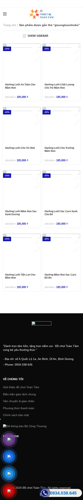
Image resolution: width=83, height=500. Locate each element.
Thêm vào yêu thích (34, 57)
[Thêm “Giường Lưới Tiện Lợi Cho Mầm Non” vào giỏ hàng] (34, 239)
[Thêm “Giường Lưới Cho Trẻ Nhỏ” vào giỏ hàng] (34, 112)
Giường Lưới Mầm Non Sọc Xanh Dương (21, 213)
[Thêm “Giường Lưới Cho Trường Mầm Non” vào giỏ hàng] (74, 112)
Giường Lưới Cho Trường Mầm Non (59, 150)
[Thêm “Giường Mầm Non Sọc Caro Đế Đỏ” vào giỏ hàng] (74, 239)
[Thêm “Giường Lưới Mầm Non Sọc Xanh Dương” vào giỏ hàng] (34, 175)
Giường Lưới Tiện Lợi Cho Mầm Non (20, 276)
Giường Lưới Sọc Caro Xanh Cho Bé (61, 213)
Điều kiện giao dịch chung (19, 394)
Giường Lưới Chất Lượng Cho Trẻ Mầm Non (59, 86)
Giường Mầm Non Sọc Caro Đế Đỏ (60, 276)
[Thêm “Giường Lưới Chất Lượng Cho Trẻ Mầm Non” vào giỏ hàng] (74, 49)
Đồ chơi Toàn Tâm (34, 487)
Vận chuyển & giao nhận (18, 401)
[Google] (41, 3)
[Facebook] (31, 3)
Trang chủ (9, 25)
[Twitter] (36, 3)
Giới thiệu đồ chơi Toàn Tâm (21, 387)
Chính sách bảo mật (16, 415)
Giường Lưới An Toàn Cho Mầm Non (20, 86)
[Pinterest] (51, 3)
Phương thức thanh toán (18, 408)
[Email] (46, 3)
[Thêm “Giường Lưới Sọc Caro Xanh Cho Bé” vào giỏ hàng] (74, 175)
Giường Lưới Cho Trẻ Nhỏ (20, 148)
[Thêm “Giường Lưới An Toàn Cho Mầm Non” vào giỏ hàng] (34, 49)
